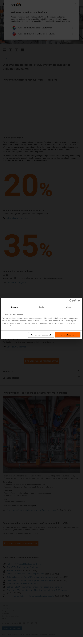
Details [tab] (41, 307)
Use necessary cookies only (41, 335)
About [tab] (68, 307)
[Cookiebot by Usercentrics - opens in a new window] (71, 300)
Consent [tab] (14, 307)
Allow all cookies (67, 335)
